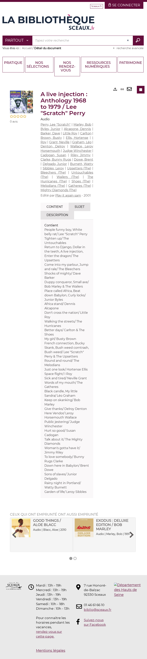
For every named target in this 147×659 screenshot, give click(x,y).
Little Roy (70, 133)
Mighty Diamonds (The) (59, 190)
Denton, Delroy (53, 146)
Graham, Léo (81, 142)
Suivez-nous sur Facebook (95, 622)
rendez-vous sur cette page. (49, 634)
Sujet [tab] (79, 207)
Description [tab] (57, 215)
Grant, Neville (59, 142)
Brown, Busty (51, 138)
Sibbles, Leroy (53, 168)
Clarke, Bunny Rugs (56, 159)
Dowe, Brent (83, 159)
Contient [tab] (55, 207)
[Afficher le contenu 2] (75, 558)
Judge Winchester (77, 151)
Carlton (85, 133)
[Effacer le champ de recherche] (128, 40)
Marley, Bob (82, 124)
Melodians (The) (53, 186)
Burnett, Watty (81, 164)
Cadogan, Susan (53, 155)
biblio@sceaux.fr (95, 610)
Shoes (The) (81, 181)
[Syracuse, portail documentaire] (48, 22)
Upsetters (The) (79, 168)
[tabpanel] (66, 358)
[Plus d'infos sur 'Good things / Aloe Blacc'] (21, 527)
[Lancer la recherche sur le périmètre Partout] (138, 40)
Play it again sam (68, 195)
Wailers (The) (68, 177)
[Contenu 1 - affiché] (70, 558)
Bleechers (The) (53, 172)
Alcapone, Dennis (77, 129)
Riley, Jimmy (81, 155)
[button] (21, 101)
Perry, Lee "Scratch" (55, 124)
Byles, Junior (50, 129)
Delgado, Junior (55, 164)
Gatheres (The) (79, 186)
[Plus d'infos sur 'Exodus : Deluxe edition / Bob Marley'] (84, 527)
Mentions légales (50, 650)
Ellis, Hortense (77, 138)
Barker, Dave (50, 133)
